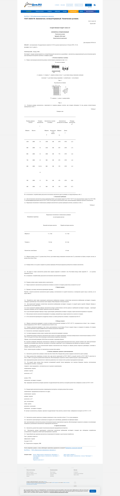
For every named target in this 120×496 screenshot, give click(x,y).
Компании (57, 11)
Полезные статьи (30, 474)
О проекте (76, 472)
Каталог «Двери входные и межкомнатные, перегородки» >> (46, 454)
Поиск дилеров (53, 473)
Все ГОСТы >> (27, 449)
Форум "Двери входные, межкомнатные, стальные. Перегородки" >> (78, 455)
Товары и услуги (40, 11)
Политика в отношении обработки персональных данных (36, 483)
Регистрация (52, 472)
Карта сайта (76, 474)
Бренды (65, 11)
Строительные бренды (78, 473)
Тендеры (50, 11)
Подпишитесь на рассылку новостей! (73, 447)
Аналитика (28, 11)
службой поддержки (55, 482)
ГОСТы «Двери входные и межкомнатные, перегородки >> (43, 449)
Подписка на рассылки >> (38, 459)
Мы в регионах (89, 11)
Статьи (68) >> (36, 457)
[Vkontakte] (75, 483)
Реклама (52, 476)
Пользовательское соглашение (32, 484)
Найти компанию (30, 472)
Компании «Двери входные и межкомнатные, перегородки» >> (46, 455)
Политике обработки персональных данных (59, 492)
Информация (73, 11)
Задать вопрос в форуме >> (70, 454)
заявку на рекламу (66, 482)
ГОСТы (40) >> (36, 458)
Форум (81, 11)
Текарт (45, 481)
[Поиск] (95, 5)
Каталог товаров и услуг (32, 473)
